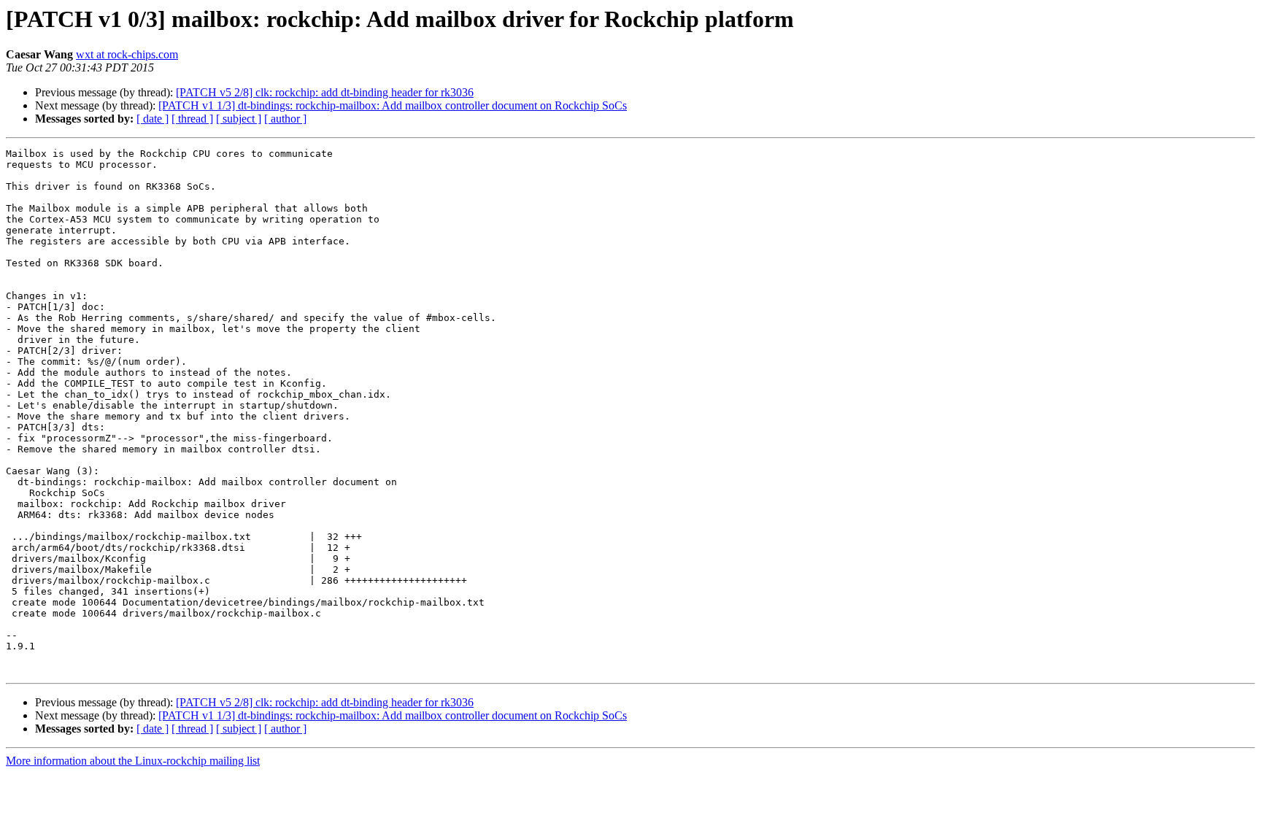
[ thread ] (192, 118)
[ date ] (152, 118)
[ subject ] (238, 118)
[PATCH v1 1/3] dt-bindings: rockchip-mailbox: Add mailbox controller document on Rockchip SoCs (392, 105)
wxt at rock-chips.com (127, 54)
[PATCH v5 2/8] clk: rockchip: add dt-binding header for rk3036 (325, 92)
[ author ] (285, 118)
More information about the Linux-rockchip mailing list (133, 760)
